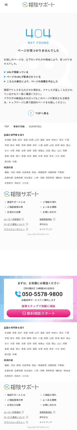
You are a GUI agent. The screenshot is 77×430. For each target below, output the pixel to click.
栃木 (12, 145)
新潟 (57, 145)
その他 (25, 182)
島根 (7, 155)
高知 (29, 155)
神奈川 (55, 139)
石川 (7, 150)
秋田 (31, 139)
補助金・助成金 (63, 177)
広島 (48, 150)
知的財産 (50, 177)
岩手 (20, 139)
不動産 (61, 172)
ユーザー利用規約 (12, 219)
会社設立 (28, 177)
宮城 (26, 139)
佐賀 (40, 155)
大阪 (12, 150)
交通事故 (26, 172)
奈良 (35, 150)
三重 (40, 145)
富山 (68, 145)
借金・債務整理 (39, 172)
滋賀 (29, 150)
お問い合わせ (49, 212)
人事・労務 (39, 177)
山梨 (52, 145)
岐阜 (35, 145)
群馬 (18, 145)
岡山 (54, 150)
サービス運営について (14, 224)
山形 (37, 139)
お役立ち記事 (14, 212)
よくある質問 (49, 206)
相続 (18, 172)
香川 (18, 155)
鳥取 (65, 150)
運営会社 (44, 224)
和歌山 (41, 150)
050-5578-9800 (42, 294)
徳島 (12, 155)
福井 (63, 145)
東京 (48, 139)
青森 (14, 139)
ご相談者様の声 (15, 206)
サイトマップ (46, 229)
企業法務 (9, 177)
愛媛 (23, 155)
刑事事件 (9, 182)
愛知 (23, 145)
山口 (59, 150)
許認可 (18, 182)
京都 (18, 150)
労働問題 (52, 172)
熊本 (52, 155)
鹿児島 (8, 161)
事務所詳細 (19, 126)
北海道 (8, 139)
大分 (57, 155)
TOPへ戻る (42, 113)
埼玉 (61, 139)
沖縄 (14, 161)
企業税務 (19, 177)
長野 (46, 145)
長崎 (46, 155)
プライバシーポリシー (14, 229)
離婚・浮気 (10, 172)
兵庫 (23, 150)
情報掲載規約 (46, 219)
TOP (6, 126)
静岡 (29, 145)
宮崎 (63, 155)
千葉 (67, 139)
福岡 (35, 155)
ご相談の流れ (49, 201)
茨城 (7, 145)
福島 (42, 139)
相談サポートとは (16, 201)
